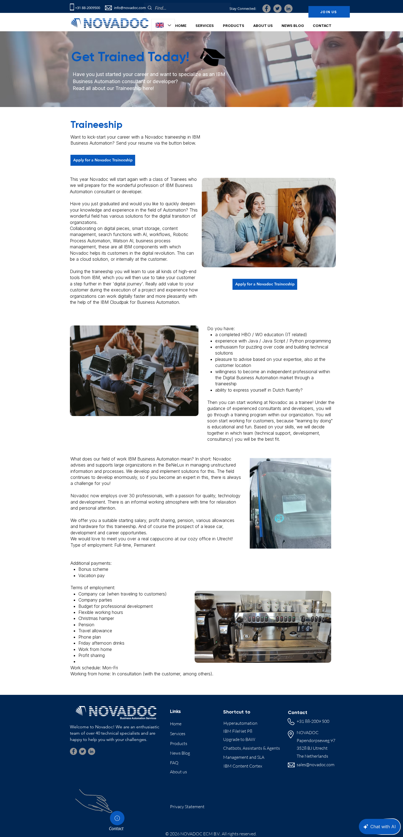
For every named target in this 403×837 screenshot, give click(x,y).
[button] (263, 25)
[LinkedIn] (288, 8)
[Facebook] (266, 8)
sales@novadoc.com (315, 764)
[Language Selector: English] (163, 25)
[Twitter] (277, 8)
